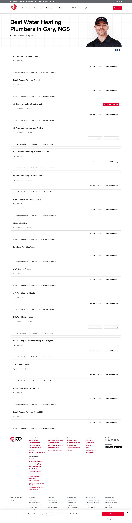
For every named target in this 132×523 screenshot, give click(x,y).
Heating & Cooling (34, 442)
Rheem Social (108, 437)
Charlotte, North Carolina (35, 505)
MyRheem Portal (72, 440)
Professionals (50, 8)
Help (55, 1)
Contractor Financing (73, 447)
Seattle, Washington (110, 507)
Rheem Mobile (108, 444)
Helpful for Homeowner (35, 437)
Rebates (22, 1)
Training (69, 450)
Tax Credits (31, 1)
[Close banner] (127, 512)
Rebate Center (33, 469)
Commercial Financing (54, 450)
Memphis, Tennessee (72, 505)
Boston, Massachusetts (35, 502)
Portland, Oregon (90, 507)
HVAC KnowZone (34, 480)
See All (12, 500)
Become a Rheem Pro (73, 442)
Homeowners (26, 8)
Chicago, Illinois (33, 507)
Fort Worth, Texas (52, 507)
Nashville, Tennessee (72, 507)
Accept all (112, 514)
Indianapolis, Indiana (72, 497)
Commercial (38, 8)
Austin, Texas (32, 500)
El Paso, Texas (51, 505)
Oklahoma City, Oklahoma (92, 500)
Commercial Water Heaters (56, 440)
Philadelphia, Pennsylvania (92, 502)
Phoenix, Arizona (90, 505)
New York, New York (91, 497)
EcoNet (31, 450)
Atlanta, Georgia (33, 497)
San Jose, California (110, 505)
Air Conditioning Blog (35, 466)
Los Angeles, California (72, 502)
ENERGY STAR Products (37, 452)
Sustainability (40, 1)
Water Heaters (33, 440)
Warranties (14, 1)
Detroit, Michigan (52, 502)
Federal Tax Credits (35, 471)
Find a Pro (32, 459)
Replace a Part (71, 445)
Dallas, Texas (51, 497)
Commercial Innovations (55, 445)
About (60, 8)
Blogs (87, 447)
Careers (49, 1)
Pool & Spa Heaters (35, 447)
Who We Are (89, 440)
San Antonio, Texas (109, 497)
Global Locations (91, 450)
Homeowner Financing (36, 474)
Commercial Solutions (53, 437)
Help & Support (90, 452)
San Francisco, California (111, 502)
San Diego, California (110, 500)
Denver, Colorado (52, 500)
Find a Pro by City (15, 498)
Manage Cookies (111, 519)
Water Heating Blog (35, 464)
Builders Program (53, 447)
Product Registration (35, 461)
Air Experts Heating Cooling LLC (27, 104)
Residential (95, 66)
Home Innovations (34, 445)
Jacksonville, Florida (72, 500)
